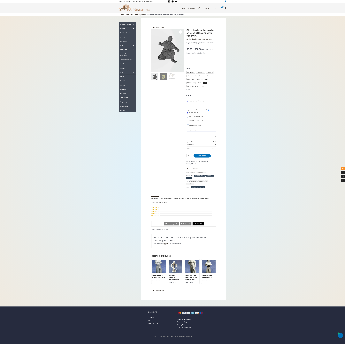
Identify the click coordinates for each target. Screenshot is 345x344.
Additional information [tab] (159, 203)
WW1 (121, 72)
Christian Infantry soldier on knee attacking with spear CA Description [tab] (185, 198)
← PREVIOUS (155, 27)
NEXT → (163, 27)
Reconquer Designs (205, 39)
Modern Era (123, 41)
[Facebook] (169, 1)
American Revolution (126, 59)
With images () (172, 224)
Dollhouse (123, 89)
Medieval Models (125, 33)
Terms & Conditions (184, 328)
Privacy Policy (181, 325)
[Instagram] (172, 1)
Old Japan (123, 93)
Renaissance (124, 64)
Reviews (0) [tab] (155, 198)
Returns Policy (182, 322)
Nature (122, 76)
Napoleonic (123, 49)
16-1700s (122, 68)
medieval (193, 181)
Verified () (186, 224)
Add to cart (202, 156)
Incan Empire (124, 106)
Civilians (122, 110)
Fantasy (122, 85)
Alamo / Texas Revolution (124, 54)
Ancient (122, 37)
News (183, 8)
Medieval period (191, 39)
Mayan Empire (124, 102)
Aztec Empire (124, 97)
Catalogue (191, 8)
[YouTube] (176, 1)
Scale (188, 68)
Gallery (207, 8)
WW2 (121, 45)
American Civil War (125, 24)
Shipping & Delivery (184, 319)
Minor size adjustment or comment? (197, 130)
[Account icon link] (225, 8)
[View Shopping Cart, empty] (221, 8)
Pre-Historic (123, 81)
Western (122, 28)
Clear (188, 89)
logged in (166, 243)
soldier (201, 181)
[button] (225, 1)
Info (199, 8)
